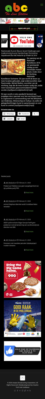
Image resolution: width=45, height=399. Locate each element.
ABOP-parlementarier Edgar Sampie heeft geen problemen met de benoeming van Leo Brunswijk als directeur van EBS (21, 225)
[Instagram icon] (22, 391)
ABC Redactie (10, 183)
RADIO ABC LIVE (24, 28)
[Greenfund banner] (22, 336)
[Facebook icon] (17, 391)
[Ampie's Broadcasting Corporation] (18, 9)
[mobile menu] (42, 5)
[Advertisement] (22, 149)
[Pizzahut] (22, 297)
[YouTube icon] (20, 391)
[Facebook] (22, 360)
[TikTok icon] (25, 391)
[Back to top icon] (22, 377)
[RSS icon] (30, 391)
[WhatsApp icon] (15, 391)
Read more (29, 192)
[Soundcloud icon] (27, 391)
